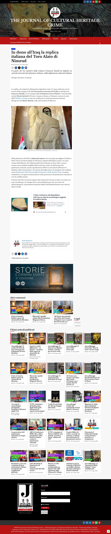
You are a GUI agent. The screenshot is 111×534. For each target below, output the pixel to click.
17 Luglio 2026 (16, 414)
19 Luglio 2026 (94, 383)
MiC (68, 428)
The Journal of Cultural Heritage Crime (55, 23)
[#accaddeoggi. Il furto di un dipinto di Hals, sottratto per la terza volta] (55, 338)
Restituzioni (15, 400)
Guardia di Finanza (34, 457)
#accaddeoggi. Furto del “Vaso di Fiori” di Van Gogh (92, 348)
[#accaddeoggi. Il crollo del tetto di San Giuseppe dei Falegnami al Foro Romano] (18, 338)
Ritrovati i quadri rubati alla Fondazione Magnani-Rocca (41, 318)
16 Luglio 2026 (39, 413)
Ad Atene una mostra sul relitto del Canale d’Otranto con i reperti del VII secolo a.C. (63, 319)
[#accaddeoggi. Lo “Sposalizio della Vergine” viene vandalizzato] (92, 456)
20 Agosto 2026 (94, 351)
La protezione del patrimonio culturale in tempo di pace (18, 434)
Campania (22, 457)
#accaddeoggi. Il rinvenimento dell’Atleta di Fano (55, 377)
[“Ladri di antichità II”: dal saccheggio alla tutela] (55, 396)
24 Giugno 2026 (76, 441)
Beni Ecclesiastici (53, 457)
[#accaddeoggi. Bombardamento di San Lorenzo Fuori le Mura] (92, 368)
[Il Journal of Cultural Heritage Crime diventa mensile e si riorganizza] (92, 424)
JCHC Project (25, 1)
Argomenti (23, 38)
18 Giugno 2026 (57, 474)
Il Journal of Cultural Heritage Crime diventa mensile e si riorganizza (91, 435)
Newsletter (66, 310)
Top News (14, 312)
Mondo (32, 398)
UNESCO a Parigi (20, 98)
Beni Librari (15, 457)
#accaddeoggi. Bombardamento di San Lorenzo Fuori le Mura (92, 378)
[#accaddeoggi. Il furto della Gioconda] (73, 338)
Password (44, 497)
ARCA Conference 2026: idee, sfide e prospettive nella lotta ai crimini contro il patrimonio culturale (36, 437)
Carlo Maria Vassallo (35, 356)
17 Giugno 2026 (75, 472)
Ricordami (45, 504)
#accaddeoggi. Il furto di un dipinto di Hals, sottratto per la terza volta (55, 348)
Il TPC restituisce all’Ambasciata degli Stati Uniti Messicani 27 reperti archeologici (37, 407)
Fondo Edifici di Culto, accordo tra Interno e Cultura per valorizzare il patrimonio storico (73, 435)
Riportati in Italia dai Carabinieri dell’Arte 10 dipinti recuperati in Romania (92, 407)
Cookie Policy (77, 325)
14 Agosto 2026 (42, 321)
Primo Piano (19, 310)
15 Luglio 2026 (57, 409)
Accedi (45, 508)
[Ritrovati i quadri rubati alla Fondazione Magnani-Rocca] (41, 307)
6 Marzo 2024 (24, 64)
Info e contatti (42, 1)
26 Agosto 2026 (57, 353)
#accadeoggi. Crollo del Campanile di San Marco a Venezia (73, 406)
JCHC (14, 321)
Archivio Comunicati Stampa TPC (35, 395)
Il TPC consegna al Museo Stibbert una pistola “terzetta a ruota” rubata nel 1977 (55, 435)
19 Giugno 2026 (20, 474)
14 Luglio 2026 (75, 411)
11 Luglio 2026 (94, 413)
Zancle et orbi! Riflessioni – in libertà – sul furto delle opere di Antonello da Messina (36, 350)
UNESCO (69, 459)
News (13, 48)
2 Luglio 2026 (34, 446)
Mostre (56, 310)
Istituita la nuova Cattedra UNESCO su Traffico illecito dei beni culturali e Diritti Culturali (73, 467)
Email (43, 490)
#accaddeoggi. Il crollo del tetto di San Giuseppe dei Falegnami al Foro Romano (18, 349)
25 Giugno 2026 (57, 441)
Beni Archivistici (16, 455)
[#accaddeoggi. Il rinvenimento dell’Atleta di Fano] (55, 368)
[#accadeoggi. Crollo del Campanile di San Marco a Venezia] (73, 396)
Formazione (70, 457)
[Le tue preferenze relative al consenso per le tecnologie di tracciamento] (108, 531)
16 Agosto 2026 (20, 321)
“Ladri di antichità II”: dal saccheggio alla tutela (55, 406)
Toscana (57, 428)
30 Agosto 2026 (20, 355)
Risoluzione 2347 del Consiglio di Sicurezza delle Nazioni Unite (39, 172)
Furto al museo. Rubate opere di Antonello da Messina (19, 318)
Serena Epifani (16, 413)
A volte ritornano (16, 398)
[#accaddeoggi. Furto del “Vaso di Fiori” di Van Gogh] (92, 338)
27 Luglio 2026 (63, 323)
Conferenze (33, 428)
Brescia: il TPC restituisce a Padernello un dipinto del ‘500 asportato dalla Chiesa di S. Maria (55, 468)
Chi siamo (33, 1)
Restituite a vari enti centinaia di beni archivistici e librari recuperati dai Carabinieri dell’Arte (18, 468)
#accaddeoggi (15, 342)
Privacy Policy (77, 322)
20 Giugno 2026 (94, 441)
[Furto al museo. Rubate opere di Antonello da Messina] (20, 307)
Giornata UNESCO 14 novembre (20, 42)
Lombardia (51, 459)
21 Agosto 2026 (75, 351)
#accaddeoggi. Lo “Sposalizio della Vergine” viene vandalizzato (91, 466)
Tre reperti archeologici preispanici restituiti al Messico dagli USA (18, 407)
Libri (50, 400)
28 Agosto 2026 (34, 358)
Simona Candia (34, 444)
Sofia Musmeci (16, 64)
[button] (12, 67)
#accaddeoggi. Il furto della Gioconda (72, 348)
